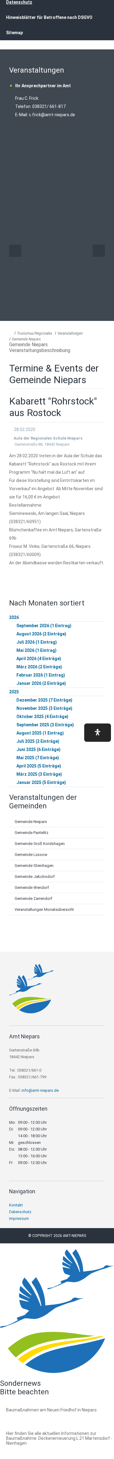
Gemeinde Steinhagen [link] (34, 865)
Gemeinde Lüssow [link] (31, 854)
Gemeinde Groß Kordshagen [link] (40, 843)
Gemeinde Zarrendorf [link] (33, 898)
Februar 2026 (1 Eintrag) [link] (40, 675)
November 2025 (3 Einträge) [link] (44, 708)
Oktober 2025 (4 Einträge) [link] (42, 716)
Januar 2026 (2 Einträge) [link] (41, 683)
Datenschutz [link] (20, 1211)
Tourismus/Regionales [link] (34, 333)
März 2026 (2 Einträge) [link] (39, 666)
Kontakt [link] (16, 1205)
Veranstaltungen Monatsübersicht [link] (44, 909)
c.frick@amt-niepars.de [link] (52, 114)
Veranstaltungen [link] (70, 333)
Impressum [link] (19, 1218)
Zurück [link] (15, 251)
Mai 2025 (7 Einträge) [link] (37, 757)
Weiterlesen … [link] (39, 1417)
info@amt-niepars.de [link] (40, 1090)
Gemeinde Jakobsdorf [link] (35, 876)
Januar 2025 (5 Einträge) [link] (41, 782)
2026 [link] (14, 617)
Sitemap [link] (14, 32)
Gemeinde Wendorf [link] (32, 887)
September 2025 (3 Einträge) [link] (45, 724)
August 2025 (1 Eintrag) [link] (40, 733)
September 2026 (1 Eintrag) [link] (43, 625)
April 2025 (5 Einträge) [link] (38, 766)
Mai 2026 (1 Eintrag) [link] (36, 650)
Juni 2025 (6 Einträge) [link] (38, 749)
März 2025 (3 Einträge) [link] (39, 774)
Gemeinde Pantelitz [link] (31, 832)
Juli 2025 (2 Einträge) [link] (37, 741)
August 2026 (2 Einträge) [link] (41, 633)
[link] (32, 1012)
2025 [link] (14, 691)
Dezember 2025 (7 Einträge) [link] (44, 700)
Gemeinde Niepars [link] (26, 339)
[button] (97, 732)
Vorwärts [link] (99, 251)
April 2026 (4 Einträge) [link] (38, 658)
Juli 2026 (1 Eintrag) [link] (36, 642)
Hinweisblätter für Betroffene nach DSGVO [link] (49, 17)
